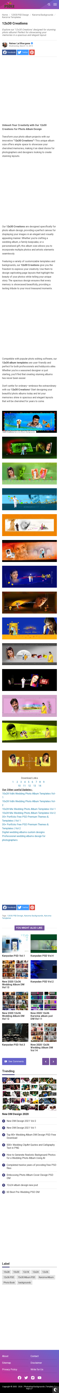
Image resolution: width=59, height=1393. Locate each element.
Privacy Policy (9, 1369)
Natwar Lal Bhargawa (19, 43)
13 (34, 785)
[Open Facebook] (19, 1378)
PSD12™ (29, 1389)
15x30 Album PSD (26, 1277)
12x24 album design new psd (22, 1185)
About (5, 1356)
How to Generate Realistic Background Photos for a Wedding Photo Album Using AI (31, 1156)
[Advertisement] (29, 90)
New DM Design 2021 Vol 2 (21, 1121)
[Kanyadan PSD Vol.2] (44, 969)
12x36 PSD (9, 1277)
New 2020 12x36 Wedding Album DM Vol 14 (42, 1047)
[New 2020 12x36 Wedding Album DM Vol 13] (15, 969)
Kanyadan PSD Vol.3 (13, 1044)
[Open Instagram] (33, 1378)
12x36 (45, 1272)
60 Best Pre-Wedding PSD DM (23, 1192)
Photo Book (9, 1282)
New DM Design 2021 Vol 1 (21, 1127)
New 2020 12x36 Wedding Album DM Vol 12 (13, 1016)
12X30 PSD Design (15, 916)
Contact (35, 1356)
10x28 (7, 1272)
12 (29, 785)
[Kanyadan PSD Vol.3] (15, 1032)
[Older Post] (45, 1061)
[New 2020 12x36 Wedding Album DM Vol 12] (15, 1001)
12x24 (36, 1272)
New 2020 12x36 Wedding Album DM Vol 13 (13, 984)
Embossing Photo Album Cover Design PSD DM (30, 1177)
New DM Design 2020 (15, 1114)
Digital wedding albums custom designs (23, 832)
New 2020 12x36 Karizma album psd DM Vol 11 (41, 1016)
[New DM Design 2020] (29, 1093)
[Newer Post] (53, 1061)
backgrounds (24, 1282)
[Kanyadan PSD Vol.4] (44, 943)
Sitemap (6, 1362)
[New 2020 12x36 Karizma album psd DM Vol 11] (44, 1001)
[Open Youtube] (39, 1378)
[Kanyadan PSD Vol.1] (15, 943)
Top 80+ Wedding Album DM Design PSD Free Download (31, 1136)
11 (24, 785)
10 (19, 785)
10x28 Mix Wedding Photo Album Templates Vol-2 (29, 813)
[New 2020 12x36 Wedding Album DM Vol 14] (44, 1032)
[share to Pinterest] (32, 52)
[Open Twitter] (26, 1378)
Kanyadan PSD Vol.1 (13, 955)
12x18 (26, 1272)
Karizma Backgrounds (33, 916)
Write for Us (37, 1369)
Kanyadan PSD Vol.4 (42, 955)
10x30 (16, 1272)
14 (39, 785)
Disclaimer (36, 1362)
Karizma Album (46, 1277)
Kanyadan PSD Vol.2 (42, 981)
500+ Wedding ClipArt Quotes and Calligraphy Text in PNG (31, 1146)
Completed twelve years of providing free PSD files (31, 1167)
